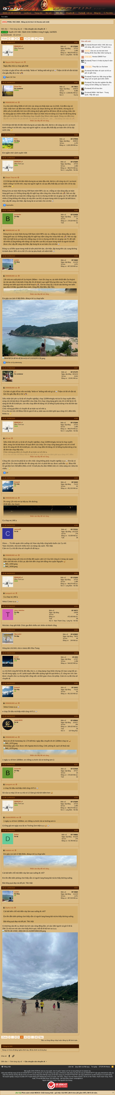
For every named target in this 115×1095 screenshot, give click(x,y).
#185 (76, 210)
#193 (76, 630)
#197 (76, 764)
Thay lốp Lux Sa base (96, 66)
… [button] (12, 38)
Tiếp (40, 38)
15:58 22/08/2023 (8, 256)
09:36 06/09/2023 (8, 573)
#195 (76, 683)
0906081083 (7, 35)
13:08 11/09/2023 (8, 797)
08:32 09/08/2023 (8, 82)
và (14, 362)
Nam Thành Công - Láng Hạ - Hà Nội (66, 621)
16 (36, 38)
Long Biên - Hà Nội (72, 55)
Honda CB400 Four (95, 56)
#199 (76, 830)
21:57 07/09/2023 (8, 630)
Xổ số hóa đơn (93, 88)
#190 (76, 525)
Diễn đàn (59, 13)
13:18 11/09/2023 (8, 830)
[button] (53, 13)
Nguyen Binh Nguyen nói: (15, 62)
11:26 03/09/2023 (8, 478)
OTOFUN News (104, 1067)
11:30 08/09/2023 (8, 683)
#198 (76, 797)
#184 (76, 158)
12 (29, 38)
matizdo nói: (10, 850)
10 (22, 38)
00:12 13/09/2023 (8, 888)
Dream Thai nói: (11, 177)
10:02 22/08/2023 (8, 210)
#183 (76, 135)
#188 (76, 418)
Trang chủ (38, 13)
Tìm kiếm (4, 17)
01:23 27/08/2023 (8, 368)
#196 (76, 716)
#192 (76, 606)
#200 (76, 888)
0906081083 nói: (12, 102)
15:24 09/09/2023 (8, 764)
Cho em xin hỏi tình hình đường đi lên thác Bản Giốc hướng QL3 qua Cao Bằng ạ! (99, 52)
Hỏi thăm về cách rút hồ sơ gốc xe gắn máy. (98, 72)
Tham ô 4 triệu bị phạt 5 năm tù (99, 62)
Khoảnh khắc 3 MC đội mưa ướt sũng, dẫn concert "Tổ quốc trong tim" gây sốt (98, 46)
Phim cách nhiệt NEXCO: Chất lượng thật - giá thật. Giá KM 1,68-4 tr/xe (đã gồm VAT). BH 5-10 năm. (59, 1093)
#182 (76, 82)
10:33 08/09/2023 (8, 653)
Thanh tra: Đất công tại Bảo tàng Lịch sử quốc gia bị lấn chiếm (98, 78)
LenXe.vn (27, 13)
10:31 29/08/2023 (8, 418)
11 (25, 38)
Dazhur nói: (10, 908)
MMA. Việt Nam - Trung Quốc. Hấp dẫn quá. (97, 94)
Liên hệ (70, 1067)
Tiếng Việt (7, 1067)
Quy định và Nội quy (82, 1067)
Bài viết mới (86, 41)
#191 (76, 573)
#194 (76, 653)
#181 (76, 42)
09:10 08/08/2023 (8, 42)
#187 (76, 368)
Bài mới (49, 13)
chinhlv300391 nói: (12, 817)
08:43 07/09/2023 (8, 606)
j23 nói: (8, 438)
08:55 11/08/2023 (8, 158)
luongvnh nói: (10, 593)
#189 (76, 478)
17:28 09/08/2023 (8, 135)
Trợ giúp (94, 1067)
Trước (5, 38)
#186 (76, 256)
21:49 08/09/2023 (8, 716)
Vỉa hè (76, 95)
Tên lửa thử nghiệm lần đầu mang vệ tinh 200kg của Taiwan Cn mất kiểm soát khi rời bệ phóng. (99, 84)
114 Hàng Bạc (73, 731)
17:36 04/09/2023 (8, 525)
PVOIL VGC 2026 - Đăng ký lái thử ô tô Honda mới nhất (28, 22)
